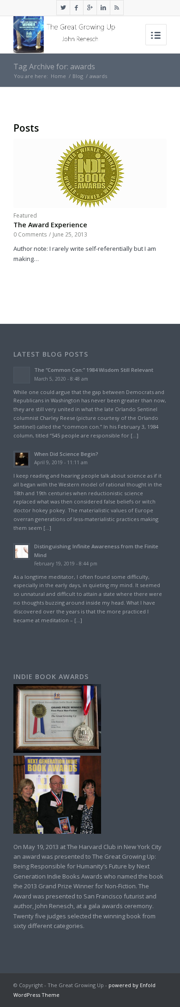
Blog (77, 76)
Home (58, 76)
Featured (25, 215)
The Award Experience (50, 224)
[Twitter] (63, 7)
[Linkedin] (103, 7)
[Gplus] (90, 7)
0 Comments (30, 234)
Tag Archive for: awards (54, 66)
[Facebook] (76, 7)
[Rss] (116, 7)
